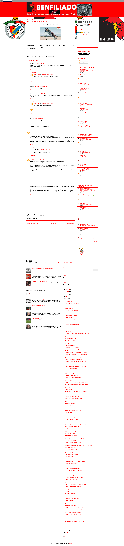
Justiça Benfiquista (83, 103)
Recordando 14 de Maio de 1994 (72, 498)
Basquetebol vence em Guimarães (85, 152)
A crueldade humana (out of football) (72, 468)
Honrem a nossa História (70, 465)
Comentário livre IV (69, 452)
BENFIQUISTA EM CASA (84, 88)
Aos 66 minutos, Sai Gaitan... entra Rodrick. (74, 458)
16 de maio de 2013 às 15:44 (44, 149)
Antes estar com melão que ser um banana (74, 373)
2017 (65, 279)
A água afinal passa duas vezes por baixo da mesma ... (76, 349)
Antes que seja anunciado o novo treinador (74, 320)
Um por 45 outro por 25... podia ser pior (73, 359)
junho (66, 298)
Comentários (82, 62)
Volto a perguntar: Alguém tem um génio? (73, 510)
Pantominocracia (83, 207)
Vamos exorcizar (68, 407)
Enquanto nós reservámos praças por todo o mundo (76, 489)
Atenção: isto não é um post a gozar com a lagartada (76, 444)
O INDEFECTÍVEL (83, 74)
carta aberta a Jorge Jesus (70, 447)
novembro (67, 289)
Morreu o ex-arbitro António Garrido (39, 312)
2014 (65, 284)
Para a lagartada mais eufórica (71, 429)
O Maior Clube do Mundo (84, 147)
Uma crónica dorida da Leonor (71, 364)
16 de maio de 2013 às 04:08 (39, 118)
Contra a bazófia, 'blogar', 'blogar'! (72, 487)
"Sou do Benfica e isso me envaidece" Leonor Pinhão (76, 424)
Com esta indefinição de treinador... (72, 305)
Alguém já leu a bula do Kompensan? (73, 502)
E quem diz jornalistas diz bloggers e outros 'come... (76, 366)
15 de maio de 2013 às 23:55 (41, 63)
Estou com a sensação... (70, 415)
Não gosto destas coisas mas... (71, 428)
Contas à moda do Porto (70, 475)
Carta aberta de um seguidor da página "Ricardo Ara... (76, 484)
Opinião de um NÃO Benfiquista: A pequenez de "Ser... (76, 391)
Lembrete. (67, 491)
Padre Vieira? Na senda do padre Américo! (74, 470)
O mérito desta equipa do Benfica (72, 396)
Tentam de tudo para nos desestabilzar (73, 503)
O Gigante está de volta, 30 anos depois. (73, 431)
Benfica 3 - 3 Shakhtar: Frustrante (85, 233)
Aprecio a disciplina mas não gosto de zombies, (75, 336)
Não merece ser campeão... (71, 496)
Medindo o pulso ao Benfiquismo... (72, 426)
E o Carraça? (68, 331)
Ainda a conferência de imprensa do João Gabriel (75, 517)
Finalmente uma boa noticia (71, 368)
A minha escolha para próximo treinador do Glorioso (37, 287)
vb (30, 132)
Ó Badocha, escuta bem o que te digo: (39, 281)
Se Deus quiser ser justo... (70, 405)
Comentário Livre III (69, 472)
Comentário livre (68, 495)
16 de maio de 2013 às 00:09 (48, 74)
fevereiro (67, 530)
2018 (65, 277)
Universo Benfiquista (83, 121)
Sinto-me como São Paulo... (37, 275)
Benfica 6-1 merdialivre (83, 93)
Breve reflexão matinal (69, 312)
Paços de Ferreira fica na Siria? (71, 419)
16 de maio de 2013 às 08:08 (38, 159)
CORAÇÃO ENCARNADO (84, 168)
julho (66, 296)
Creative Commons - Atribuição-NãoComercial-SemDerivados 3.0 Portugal (60, 262)
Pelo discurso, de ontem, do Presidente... (73, 303)
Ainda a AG (81, 165)
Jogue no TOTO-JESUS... (70, 308)
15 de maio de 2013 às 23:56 (41, 86)
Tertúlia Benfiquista (83, 112)
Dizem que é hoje (68, 301)
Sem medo (67, 466)
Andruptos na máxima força (71, 479)
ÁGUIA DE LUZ (82, 155)
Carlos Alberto (37, 74)
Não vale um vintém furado (70, 505)
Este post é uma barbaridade (71, 385)
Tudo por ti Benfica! (83, 164)
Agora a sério (68, 306)
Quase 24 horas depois (70, 493)
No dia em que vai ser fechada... (72, 370)
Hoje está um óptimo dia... (70, 345)
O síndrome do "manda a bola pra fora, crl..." (74, 507)
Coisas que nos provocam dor (71, 435)
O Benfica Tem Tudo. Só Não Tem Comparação (87, 225)
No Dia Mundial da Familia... (71, 433)
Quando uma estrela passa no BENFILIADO (74, 477)
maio (66, 300)
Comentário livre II (69, 482)
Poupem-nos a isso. (69, 456)
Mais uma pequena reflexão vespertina (73, 377)
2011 (65, 536)
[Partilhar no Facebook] (52, 56)
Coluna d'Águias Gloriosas (84, 125)
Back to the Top (68, 421)
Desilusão (67, 392)
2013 (65, 286)
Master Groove (82, 237)
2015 (65, 282)
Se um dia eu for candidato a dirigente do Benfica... (75, 451)
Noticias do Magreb (69, 394)
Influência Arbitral (83, 97)
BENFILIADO (83, 29)
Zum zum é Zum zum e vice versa (72, 347)
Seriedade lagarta (69, 412)
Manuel (35, 109)
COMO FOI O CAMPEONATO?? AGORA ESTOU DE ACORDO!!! (78, 445)
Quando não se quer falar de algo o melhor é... (74, 438)
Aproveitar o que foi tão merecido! (85, 135)
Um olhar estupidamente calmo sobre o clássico (75, 461)
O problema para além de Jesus (71, 327)
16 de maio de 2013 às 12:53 (41, 176)
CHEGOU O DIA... (83, 179)
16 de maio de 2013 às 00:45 (43, 109)
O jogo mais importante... (70, 500)
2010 (65, 538)
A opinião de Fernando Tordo (71, 449)
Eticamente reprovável (69, 313)
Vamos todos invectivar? (70, 340)
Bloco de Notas (82, 117)
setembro (67, 292)
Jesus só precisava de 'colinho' (71, 408)
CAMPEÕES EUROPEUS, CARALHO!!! (86, 139)
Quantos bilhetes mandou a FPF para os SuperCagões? (76, 384)
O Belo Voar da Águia (83, 69)
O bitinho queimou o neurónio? (71, 315)
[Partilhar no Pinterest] (53, 56)
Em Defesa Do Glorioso (84, 228)
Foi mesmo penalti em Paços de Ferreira (73, 401)
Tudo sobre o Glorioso (84, 151)
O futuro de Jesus (69, 334)
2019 (65, 275)
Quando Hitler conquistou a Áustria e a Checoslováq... (76, 354)
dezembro (67, 287)
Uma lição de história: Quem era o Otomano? (74, 514)
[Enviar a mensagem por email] (48, 56)
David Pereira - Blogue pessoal (85, 188)
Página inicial (52, 223)
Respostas (34, 72)
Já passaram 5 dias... (69, 371)
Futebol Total (82, 194)
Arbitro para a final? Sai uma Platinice (73, 442)
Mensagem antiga (70, 223)
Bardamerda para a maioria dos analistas (86, 204)
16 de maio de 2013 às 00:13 (41, 93)
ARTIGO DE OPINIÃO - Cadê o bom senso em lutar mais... (77, 333)
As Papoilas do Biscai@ (84, 178)
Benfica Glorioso (83, 83)
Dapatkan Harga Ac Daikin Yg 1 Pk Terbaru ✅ (87, 195)
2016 (65, 280)
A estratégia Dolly (68, 380)
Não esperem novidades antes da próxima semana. (75, 329)
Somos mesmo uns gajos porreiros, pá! (73, 519)
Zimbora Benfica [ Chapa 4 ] (84, 156)
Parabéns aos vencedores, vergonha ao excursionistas (43, 268)
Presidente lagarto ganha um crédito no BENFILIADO (76, 352)
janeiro (67, 532)
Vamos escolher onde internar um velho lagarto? (75, 523)
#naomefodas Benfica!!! (84, 138)
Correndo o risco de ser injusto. (71, 454)
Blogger (70, 543)
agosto (67, 294)
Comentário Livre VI (69, 322)
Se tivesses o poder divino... (71, 338)
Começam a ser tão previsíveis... (72, 375)
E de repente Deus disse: (70, 403)
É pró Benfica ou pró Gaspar (71, 417)
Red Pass (81, 232)
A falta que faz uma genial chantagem (73, 486)
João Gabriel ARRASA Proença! (85, 126)
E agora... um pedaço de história (72, 400)
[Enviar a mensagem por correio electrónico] (46, 56)
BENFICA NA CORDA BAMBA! (84, 229)
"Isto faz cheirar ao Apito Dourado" (72, 363)
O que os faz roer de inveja (70, 440)
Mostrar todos (95, 181)
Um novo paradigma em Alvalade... (72, 422)
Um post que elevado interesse (38, 325)
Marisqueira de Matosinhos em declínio (73, 512)
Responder (32, 69)
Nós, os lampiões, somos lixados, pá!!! (73, 356)
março (66, 528)
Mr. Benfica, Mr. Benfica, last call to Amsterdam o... (75, 521)
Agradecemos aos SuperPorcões (72, 463)
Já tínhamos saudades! (83, 143)
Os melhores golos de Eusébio (84, 109)
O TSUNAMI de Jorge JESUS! (84, 208)
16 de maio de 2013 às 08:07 (38, 132)
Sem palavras (68, 343)
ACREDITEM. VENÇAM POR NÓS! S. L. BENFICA (75, 473)
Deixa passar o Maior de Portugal (86, 134)
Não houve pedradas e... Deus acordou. (73, 410)
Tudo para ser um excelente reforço (85, 89)
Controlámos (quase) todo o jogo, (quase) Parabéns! (76, 459)
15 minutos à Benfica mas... (84, 122)
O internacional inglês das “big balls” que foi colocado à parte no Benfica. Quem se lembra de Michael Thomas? (87, 190)
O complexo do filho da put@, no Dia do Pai (40, 299)
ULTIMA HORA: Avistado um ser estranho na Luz (75, 326)
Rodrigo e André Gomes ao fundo (38, 305)
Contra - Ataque (82, 203)
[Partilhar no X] (51, 56)
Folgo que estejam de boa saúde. (72, 324)
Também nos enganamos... (70, 414)
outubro (67, 291)
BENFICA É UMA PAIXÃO (84, 173)
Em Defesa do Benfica (84, 224)
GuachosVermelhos (83, 92)
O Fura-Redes (82, 108)
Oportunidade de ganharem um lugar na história (75, 436)
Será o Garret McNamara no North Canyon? (74, 509)
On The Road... (82, 75)
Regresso (81, 113)
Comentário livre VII (69, 317)
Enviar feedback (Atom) (53, 227)
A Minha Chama (82, 160)
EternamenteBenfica (83, 78)
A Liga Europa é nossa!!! (70, 516)
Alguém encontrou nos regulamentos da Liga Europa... (76, 480)
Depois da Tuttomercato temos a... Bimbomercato (75, 350)
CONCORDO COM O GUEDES (85, 174)
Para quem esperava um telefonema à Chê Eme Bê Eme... (77, 361)
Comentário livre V (69, 389)
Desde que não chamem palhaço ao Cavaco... (74, 357)
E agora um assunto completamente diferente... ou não (76, 382)
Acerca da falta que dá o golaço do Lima (40, 318)
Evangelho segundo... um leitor (71, 310)
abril (66, 527)
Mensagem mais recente (33, 223)
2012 (65, 534)
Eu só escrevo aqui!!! (69, 524)
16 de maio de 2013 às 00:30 (48, 103)
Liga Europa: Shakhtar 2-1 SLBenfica (85, 148)
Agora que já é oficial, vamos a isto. (39, 292)
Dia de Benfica (82, 142)
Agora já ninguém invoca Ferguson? (72, 387)
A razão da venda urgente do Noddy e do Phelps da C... (76, 378)
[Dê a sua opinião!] (50, 56)
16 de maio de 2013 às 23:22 (41, 184)
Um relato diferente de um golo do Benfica (74, 398)
